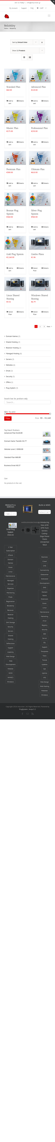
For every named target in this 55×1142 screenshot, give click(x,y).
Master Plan (12, 128)
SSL (44, 642)
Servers (9, 359)
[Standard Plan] (15, 76)
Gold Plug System (15, 254)
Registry (44, 625)
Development (45, 583)
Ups (44, 669)
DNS (44, 587)
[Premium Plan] (15, 158)
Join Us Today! (20, 3)
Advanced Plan (38, 87)
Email (8, 371)
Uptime (44, 673)
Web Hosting (44, 686)
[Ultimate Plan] (40, 158)
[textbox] (10, 514)
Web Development (11, 662)
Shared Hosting (12, 342)
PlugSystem (23, 709)
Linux (10, 572)
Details (21, 101)
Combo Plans (37, 254)
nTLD (44, 621)
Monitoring (10, 593)
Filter (8, 418)
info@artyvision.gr (33, 3)
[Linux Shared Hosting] (15, 284)
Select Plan (35, 269)
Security (9, 376)
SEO (44, 634)
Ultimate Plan (38, 169)
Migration (10, 588)
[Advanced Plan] (40, 76)
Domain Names (12, 336)
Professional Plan (39, 128)
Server (44, 638)
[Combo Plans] (40, 243)
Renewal (10, 610)
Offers (8, 382)
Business (44, 557)
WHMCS (10, 677)
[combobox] (10, 514)
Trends (44, 660)
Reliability (10, 606)
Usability (10, 652)
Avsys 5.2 (32, 709)
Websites (9, 365)
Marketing (44, 616)
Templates (44, 651)
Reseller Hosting (12, 348)
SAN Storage (10, 622)
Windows (10, 682)
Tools (44, 656)
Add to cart (10, 102)
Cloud (44, 561)
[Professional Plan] (40, 117)
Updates (44, 664)
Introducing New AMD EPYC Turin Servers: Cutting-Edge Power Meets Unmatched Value (44, 533)
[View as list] (30, 57)
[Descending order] (42, 42)
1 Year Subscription (10, 549)
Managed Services (10, 582)
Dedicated (44, 579)
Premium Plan (13, 169)
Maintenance (10, 576)
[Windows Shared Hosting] (40, 284)
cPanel (10, 555)
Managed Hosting (12, 353)
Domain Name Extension (44, 595)
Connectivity (44, 570)
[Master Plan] (15, 117)
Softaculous (10, 643)
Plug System (11, 388)
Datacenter (45, 574)
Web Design (10, 656)
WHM (10, 673)
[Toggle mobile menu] (49, 15)
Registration (10, 601)
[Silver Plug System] (40, 199)
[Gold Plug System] (15, 243)
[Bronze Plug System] (15, 199)
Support (10, 648)
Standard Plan (13, 87)
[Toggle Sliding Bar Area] (52, 2)
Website (10, 669)
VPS (44, 677)
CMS (44, 566)
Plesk (10, 597)
